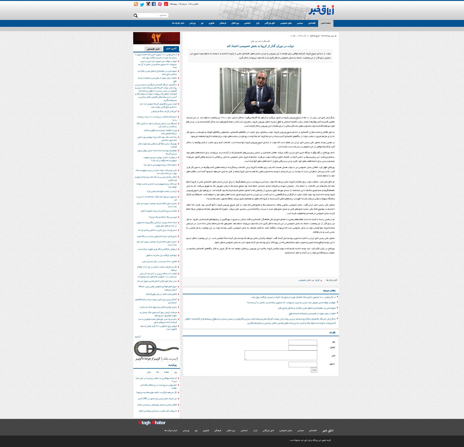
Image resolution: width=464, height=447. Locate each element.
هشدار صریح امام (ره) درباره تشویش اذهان (159, 211)
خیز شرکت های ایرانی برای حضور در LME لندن (157, 399)
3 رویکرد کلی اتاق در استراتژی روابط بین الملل (158, 411)
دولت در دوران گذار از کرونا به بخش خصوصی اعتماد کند (260, 46)
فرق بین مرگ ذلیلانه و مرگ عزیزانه (163, 217)
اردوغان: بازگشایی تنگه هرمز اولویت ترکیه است (157, 249)
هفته (166, 372)
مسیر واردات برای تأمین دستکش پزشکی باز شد (157, 230)
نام (334, 342)
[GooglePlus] (166, 4)
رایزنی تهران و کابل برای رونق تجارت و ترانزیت (158, 307)
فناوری (211, 23)
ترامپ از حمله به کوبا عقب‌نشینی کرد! (162, 191)
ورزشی (192, 23)
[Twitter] (142, 4)
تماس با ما (194, 4)
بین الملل (235, 23)
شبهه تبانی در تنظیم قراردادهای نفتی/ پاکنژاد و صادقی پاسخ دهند (307, 308)
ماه (157, 372)
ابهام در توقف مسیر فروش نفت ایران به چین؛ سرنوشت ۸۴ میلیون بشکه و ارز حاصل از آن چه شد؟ (291, 303)
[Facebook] (154, 4)
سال (149, 372)
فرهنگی (223, 23)
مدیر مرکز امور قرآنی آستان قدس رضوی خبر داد (157, 281)
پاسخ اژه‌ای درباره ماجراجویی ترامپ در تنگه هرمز (157, 236)
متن (333, 356)
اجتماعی (247, 23)
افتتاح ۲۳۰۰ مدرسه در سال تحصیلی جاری (159, 262)
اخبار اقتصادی (153, 49)
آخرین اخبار (171, 49)
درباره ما (183, 4)
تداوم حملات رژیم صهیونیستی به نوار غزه (160, 165)
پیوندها (174, 4)
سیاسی (300, 23)
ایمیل (332, 347)
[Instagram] (148, 4)
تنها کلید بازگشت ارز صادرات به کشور (161, 255)
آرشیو (138, 337)
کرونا (317, 280)
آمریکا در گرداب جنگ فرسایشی (164, 111)
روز (175, 372)
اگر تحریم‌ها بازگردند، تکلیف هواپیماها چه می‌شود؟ (156, 393)
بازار (257, 23)
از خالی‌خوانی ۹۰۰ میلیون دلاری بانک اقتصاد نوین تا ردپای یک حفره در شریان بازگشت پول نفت (293, 297)
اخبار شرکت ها (178, 23)
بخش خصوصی (286, 23)
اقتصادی (311, 23)
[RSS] (136, 4)
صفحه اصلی (326, 23)
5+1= (332, 364)
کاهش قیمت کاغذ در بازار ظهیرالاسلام (161, 294)
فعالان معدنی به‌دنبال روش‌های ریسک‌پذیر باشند (157, 405)
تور (202, 23)
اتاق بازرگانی (270, 23)
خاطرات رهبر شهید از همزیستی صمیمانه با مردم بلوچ (312, 313)
